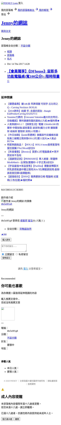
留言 (30, 220)
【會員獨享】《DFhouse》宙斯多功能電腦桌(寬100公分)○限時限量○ (33, 75)
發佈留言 (6, 258)
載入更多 (6, 240)
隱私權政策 (52, 381)
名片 (9, 59)
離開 (17, 419)
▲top (4, 234)
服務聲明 (32, 384)
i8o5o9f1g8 (6, 204)
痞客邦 (23, 220)
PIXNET (13, 381)
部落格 (10, 55)
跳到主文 (6, 31)
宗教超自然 (25, 229)
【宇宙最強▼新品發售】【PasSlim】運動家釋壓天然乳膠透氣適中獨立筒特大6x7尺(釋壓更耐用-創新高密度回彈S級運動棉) (33, 169)
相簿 (9, 51)
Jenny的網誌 (14, 23)
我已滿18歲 (7, 419)
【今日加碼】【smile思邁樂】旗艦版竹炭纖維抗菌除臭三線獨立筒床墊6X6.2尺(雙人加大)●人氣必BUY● (32, 138)
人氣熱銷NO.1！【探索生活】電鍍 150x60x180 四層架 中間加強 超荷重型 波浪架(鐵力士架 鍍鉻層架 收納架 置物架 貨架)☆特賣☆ (33, 128)
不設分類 (25, 45)
